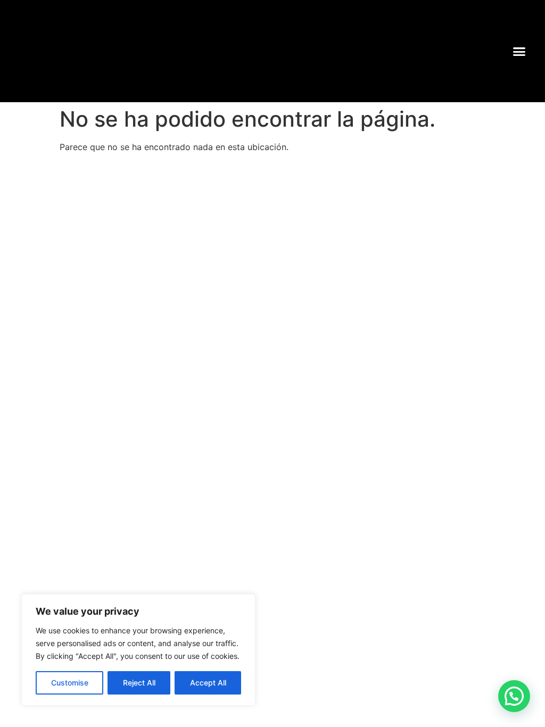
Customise (69, 682)
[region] (138, 650)
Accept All (208, 682)
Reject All (139, 682)
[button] (519, 51)
